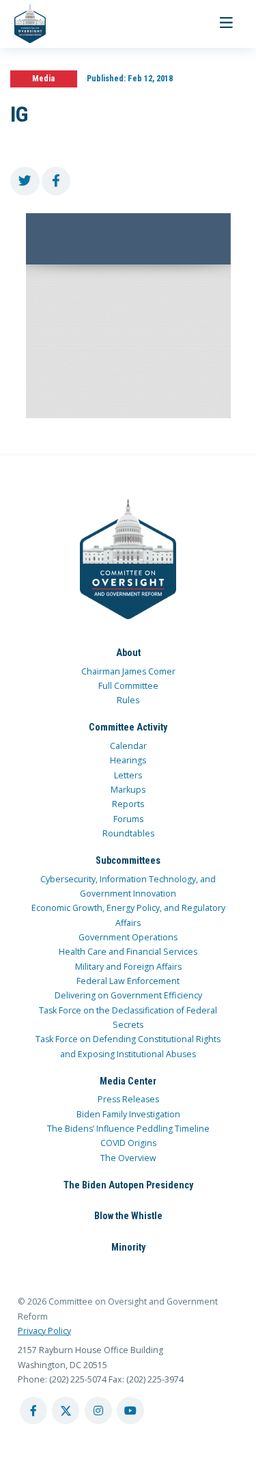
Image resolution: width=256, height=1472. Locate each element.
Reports (128, 804)
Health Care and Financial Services (128, 951)
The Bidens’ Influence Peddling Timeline (128, 1128)
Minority (128, 1247)
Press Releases (128, 1099)
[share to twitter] (25, 181)
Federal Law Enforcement (128, 981)
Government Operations (128, 937)
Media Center (128, 1081)
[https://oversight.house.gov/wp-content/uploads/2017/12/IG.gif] (128, 315)
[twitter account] (65, 1410)
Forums (128, 819)
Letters (128, 775)
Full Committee (128, 686)
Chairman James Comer (128, 671)
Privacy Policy (44, 1331)
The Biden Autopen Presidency (128, 1185)
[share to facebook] (56, 181)
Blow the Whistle (128, 1215)
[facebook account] (33, 1410)
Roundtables (128, 833)
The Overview (128, 1158)
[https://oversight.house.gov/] (23, 24)
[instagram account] (98, 1410)
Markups (128, 789)
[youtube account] (130, 1410)
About (128, 652)
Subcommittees (128, 860)
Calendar (128, 746)
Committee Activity (128, 727)
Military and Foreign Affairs (128, 966)
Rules (128, 700)
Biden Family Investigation (128, 1114)
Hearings (128, 760)
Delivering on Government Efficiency (128, 995)
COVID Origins (128, 1143)
